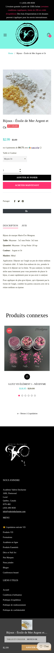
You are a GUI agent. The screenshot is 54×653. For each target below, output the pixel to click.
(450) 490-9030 (9, 508)
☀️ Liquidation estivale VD (14, 527)
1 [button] (19, 395)
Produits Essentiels (10, 547)
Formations (7, 537)
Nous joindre (8, 563)
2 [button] (22, 395)
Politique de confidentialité (14, 610)
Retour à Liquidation (28, 413)
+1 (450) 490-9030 (27, 3)
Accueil (6, 590)
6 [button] (35, 395)
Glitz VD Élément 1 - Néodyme (27, 384)
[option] (27, 361)
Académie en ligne (10, 542)
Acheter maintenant (27, 185)
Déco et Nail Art (9, 552)
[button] (27, 147)
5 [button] (32, 395)
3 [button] (25, 395)
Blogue (6, 568)
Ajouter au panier (36, 647)
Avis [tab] (24, 225)
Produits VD (8, 532)
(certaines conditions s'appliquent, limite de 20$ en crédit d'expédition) (27, 10)
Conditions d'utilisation (12, 595)
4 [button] (28, 395)
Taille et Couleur (10, 153)
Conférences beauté (11, 573)
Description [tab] (10, 225)
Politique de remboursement (14, 605)
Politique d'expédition (12, 600)
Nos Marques (8, 557)
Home (10, 53)
